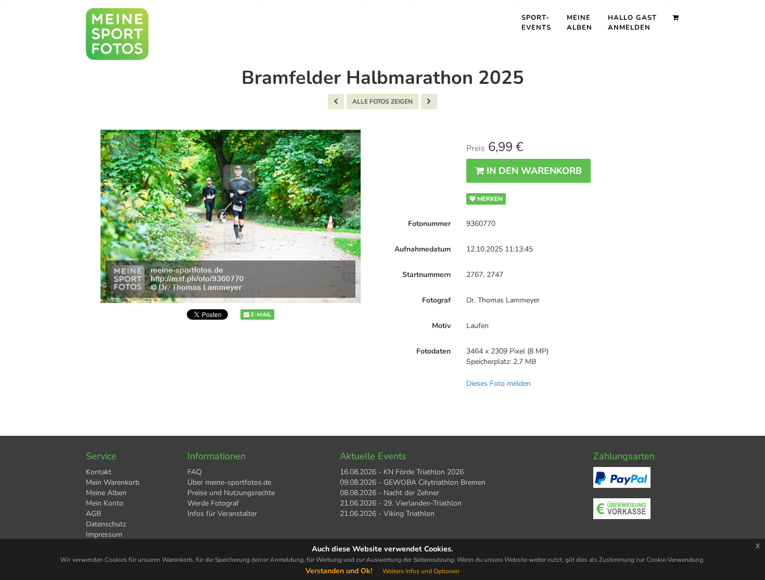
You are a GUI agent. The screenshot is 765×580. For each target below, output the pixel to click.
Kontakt (98, 472)
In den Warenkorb (533, 171)
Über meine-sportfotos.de (229, 482)
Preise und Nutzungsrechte (231, 493)
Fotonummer (429, 224)
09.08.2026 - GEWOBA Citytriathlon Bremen (413, 482)
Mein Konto (104, 503)
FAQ (194, 472)
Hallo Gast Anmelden (632, 22)
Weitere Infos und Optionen (421, 571)
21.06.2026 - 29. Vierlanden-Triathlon (401, 503)
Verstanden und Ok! (338, 571)
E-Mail (260, 315)
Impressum (104, 534)
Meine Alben (579, 22)
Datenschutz (106, 524)
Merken (489, 199)
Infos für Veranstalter (222, 514)
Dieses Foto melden (498, 383)
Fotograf (436, 300)
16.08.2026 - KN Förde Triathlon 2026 (402, 472)
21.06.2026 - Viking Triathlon (387, 514)
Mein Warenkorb (112, 482)
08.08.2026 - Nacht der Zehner (389, 493)
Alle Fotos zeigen (382, 101)
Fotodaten (433, 351)
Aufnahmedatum (422, 249)
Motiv (441, 326)
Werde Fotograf (213, 503)
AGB (93, 514)
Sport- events (536, 22)
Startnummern (426, 275)
